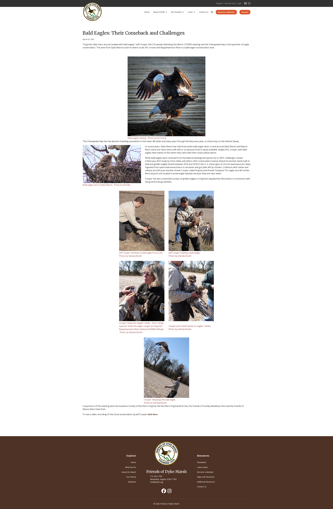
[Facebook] (245, 3)
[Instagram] (249, 3)
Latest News (202, 467)
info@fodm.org (156, 482)
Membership (230, 3)
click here (153, 414)
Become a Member (226, 12)
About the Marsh (129, 472)
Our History (131, 477)
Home (146, 12)
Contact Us (203, 12)
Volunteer (132, 482)
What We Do (130, 467)
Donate (245, 12)
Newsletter (201, 462)
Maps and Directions (205, 477)
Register (219, 3)
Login (239, 3)
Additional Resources (206, 482)
